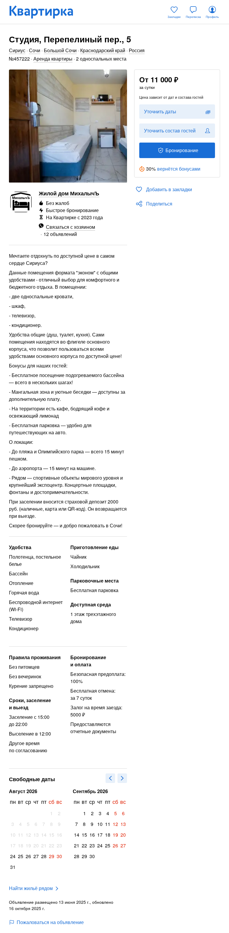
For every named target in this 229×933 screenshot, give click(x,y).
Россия (137, 50)
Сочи (34, 50)
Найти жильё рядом (31, 888)
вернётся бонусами (178, 168)
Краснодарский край (102, 50)
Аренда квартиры (52, 58)
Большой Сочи (60, 50)
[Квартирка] (45, 11)
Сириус (17, 50)
